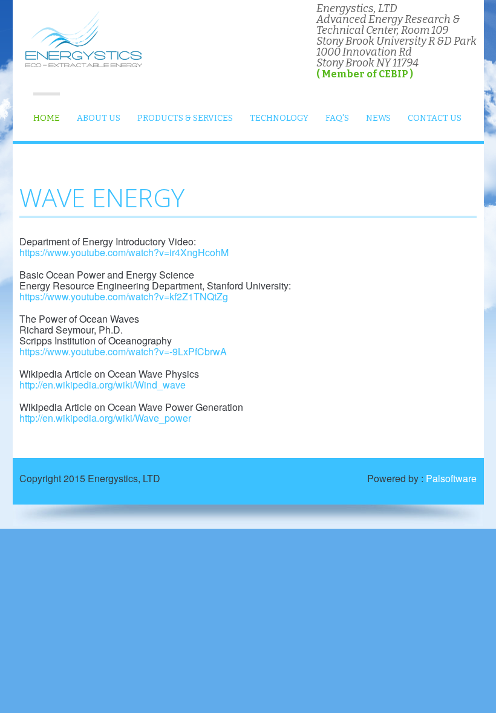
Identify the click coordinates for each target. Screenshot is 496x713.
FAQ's (337, 118)
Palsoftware (451, 478)
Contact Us (435, 118)
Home (46, 118)
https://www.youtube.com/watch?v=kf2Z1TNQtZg (123, 296)
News (378, 118)
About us (98, 118)
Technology (279, 118)
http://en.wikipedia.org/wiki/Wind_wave (102, 385)
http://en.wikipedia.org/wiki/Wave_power (105, 418)
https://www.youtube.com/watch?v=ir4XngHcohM (124, 252)
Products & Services (185, 118)
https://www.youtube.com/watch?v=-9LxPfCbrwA (123, 351)
